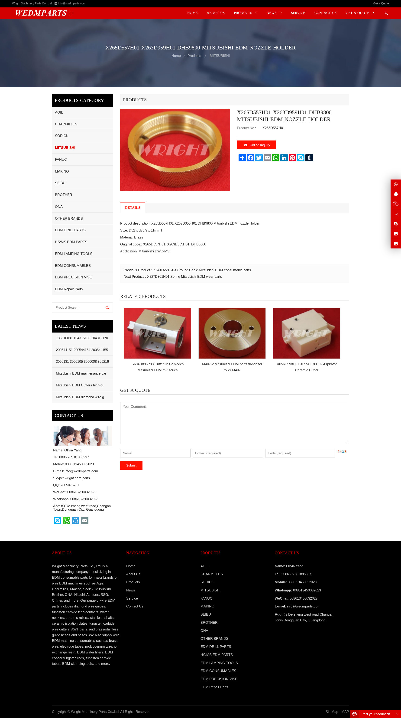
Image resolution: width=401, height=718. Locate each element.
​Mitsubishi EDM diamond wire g (79, 397)
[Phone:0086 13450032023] (396, 243)
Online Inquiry (260, 145)
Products (194, 56)
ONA (59, 207)
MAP (345, 712)
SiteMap (332, 712)
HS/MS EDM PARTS (71, 242)
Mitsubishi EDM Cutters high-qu (79, 385)
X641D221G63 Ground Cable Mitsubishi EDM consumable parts (202, 270)
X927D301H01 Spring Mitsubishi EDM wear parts (184, 276)
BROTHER (63, 195)
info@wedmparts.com (71, 3)
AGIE (59, 112)
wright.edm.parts (77, 478)
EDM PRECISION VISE (73, 277)
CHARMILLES (66, 124)
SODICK (61, 136)
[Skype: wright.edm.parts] (396, 223)
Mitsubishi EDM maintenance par (80, 373)
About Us (133, 574)
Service (132, 598)
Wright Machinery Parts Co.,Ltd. (95, 712)
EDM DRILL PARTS (70, 230)
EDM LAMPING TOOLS (73, 254)
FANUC (61, 159)
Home (131, 566)
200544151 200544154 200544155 (81, 350)
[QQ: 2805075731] (396, 194)
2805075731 (70, 485)
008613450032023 (84, 499)
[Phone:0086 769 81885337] (396, 233)
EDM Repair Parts (69, 289)
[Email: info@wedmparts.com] (396, 214)
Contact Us (134, 606)
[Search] (107, 307)
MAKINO (62, 171)
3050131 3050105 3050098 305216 (82, 361)
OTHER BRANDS (69, 218)
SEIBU (60, 183)
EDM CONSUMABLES (73, 266)
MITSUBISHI (220, 56)
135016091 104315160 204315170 (81, 338)
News (130, 590)
